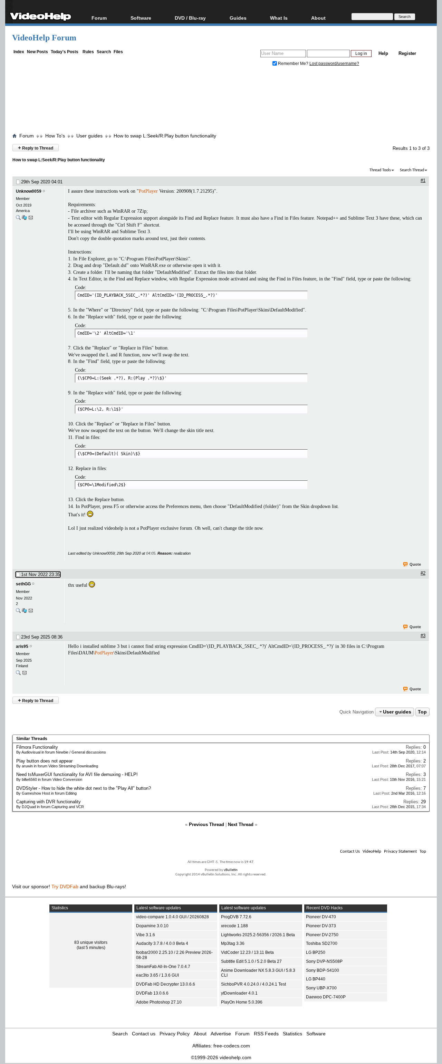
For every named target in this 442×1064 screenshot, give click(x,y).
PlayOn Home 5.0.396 (241, 1002)
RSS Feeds (266, 1033)
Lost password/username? (334, 63)
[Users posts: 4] (18, 219)
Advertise (221, 1033)
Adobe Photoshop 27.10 (159, 1002)
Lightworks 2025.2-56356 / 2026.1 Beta (258, 934)
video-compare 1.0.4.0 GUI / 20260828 (172, 916)
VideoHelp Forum (44, 37)
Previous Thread (206, 824)
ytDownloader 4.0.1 (239, 993)
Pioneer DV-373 (321, 925)
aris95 (22, 646)
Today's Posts (64, 51)
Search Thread (412, 170)
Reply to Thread (35, 148)
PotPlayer (148, 191)
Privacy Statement (400, 851)
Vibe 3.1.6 (145, 934)
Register (407, 53)
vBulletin (231, 870)
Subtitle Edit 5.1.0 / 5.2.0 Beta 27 (251, 961)
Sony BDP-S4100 (322, 970)
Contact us (143, 1033)
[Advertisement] (221, 101)
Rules (88, 51)
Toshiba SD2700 (321, 943)
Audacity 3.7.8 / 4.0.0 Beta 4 (162, 943)
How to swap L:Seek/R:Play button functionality (165, 135)
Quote (415, 564)
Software (141, 18)
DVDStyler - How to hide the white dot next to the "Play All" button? (83, 788)
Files (118, 51)
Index (18, 51)
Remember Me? (293, 63)
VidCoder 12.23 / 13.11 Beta (247, 952)
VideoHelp (372, 851)
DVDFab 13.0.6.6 (152, 993)
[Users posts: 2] (18, 612)
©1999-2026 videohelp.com (221, 1057)
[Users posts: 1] (18, 674)
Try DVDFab (64, 886)
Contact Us (350, 851)
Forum (99, 18)
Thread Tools (380, 170)
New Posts (37, 51)
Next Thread (240, 824)
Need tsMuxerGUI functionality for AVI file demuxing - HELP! (77, 774)
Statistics (292, 1033)
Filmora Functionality (37, 747)
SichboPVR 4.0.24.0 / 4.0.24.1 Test (253, 984)
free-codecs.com (231, 1045)
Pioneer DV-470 (321, 916)
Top (422, 712)
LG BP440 (315, 979)
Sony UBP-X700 (321, 988)
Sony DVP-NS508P (324, 961)
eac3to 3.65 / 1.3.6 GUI (157, 975)
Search (104, 51)
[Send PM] (30, 219)
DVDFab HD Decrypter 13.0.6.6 (165, 984)
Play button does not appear (44, 761)
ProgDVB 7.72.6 (236, 916)
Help (383, 53)
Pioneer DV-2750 (322, 934)
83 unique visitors (90, 942)
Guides (238, 18)
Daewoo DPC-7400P (326, 997)
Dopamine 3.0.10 (152, 925)
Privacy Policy (175, 1033)
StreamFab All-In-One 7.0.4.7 (163, 966)
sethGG (23, 584)
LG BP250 (315, 952)
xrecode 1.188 (234, 925)
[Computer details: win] (24, 612)
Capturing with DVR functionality (48, 801)
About (200, 1033)
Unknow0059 (28, 191)
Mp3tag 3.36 (232, 943)
